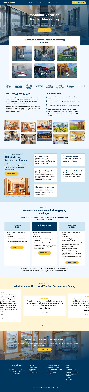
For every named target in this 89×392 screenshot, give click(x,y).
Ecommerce (32, 369)
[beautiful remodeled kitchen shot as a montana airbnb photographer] (28, 127)
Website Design (72, 156)
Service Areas (69, 371)
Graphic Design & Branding (45, 172)
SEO (30, 371)
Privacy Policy (54, 387)
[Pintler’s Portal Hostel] (67, 70)
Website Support (33, 372)
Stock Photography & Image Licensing (55, 370)
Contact (68, 377)
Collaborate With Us (71, 369)
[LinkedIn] (71, 379)
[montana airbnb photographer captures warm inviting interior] (12, 126)
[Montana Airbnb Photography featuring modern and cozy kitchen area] (60, 139)
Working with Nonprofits (72, 372)
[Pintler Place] (44, 53)
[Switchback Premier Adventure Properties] (22, 53)
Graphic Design (52, 372)
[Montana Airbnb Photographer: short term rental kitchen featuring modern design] (28, 139)
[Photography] (37, 156)
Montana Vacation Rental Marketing (72, 374)
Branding (50, 374)
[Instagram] (68, 380)
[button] (43, 2)
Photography (43, 156)
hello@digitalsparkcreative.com (17, 370)
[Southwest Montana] (44, 70)
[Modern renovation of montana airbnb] (44, 126)
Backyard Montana (70, 114)
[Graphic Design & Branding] (37, 172)
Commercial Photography (54, 367)
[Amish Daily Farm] (67, 53)
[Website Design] (64, 156)
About (67, 367)
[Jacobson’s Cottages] (22, 70)
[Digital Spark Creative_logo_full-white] (10, 3)
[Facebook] (66, 379)
